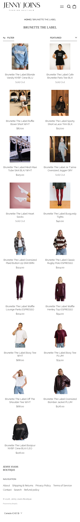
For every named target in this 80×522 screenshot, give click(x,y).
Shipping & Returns (22, 485)
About (6, 485)
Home (27, 19)
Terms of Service (62, 485)
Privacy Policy (43, 485)
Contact (7, 489)
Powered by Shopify (10, 504)
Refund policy (31, 489)
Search (18, 489)
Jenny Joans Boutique (10, 468)
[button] (68, 6)
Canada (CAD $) (12, 513)
